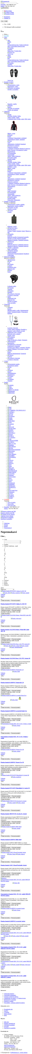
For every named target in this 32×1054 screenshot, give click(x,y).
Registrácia (7, 16)
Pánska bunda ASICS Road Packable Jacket (14, 865)
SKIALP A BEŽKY (9, 256)
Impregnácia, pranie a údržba (15, 206)
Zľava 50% (11, 504)
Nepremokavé (11, 139)
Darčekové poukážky (10, 1028)
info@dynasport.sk (9, 1045)
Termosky (24, 340)
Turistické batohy (16, 312)
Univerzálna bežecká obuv (18, 46)
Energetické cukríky (13, 365)
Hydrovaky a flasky (16, 340)
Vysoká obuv (17, 51)
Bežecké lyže (11, 300)
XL (5, 568)
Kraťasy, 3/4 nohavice (17, 150)
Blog (5, 1015)
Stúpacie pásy (11, 269)
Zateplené (23, 144)
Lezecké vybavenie (13, 328)
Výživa (6, 361)
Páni (9, 40)
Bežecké (10, 353)
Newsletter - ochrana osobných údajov (14, 1002)
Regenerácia (11, 343)
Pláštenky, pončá (12, 226)
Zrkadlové (26, 253)
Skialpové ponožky (13, 240)
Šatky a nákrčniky (12, 249)
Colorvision (11, 255)
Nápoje (9, 371)
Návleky (28, 347)
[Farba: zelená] (15, 645)
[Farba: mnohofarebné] (16, 647)
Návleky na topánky (13, 89)
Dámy (9, 55)
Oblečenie (7, 111)
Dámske (10, 160)
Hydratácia (10, 338)
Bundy (9, 136)
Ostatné (10, 349)
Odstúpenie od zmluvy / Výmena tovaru (15, 998)
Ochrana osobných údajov (11, 996)
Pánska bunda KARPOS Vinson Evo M (12, 762)
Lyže (9, 262)
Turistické (16, 148)
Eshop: (3, 6)
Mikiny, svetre (11, 133)
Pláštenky (14, 349)
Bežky (9, 297)
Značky (6, 382)
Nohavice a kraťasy (13, 147)
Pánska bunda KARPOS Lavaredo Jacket (13, 921)
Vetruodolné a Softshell (20, 138)
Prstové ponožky (21, 238)
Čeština (11, 12)
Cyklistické (11, 138)
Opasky (10, 212)
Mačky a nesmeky (20, 347)
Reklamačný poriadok (10, 999)
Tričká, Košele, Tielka (13, 117)
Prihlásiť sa (7, 18)
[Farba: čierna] (16, 725)
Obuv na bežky (12, 303)
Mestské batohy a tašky (14, 310)
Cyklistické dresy (12, 119)
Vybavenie (7, 304)
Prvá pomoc (20, 349)
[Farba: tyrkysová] (16, 618)
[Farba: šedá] (16, 671)
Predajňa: (3, 4)
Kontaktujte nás (8, 1009)
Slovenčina (8, 11)
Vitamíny (10, 380)
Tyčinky (10, 377)
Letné (9, 191)
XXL (5, 572)
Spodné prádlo (11, 159)
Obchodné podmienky (10, 995)
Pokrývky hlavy (12, 229)
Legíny (25, 150)
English (12, 14)
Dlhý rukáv (28, 119)
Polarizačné (11, 253)
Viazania (10, 289)
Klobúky (19, 231)
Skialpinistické (16, 353)
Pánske (9, 114)
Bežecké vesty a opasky (14, 334)
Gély (9, 368)
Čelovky (10, 356)
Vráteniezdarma (3, 595)
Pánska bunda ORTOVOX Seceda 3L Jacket (14, 814)
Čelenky (10, 231)
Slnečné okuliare (12, 252)
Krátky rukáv (20, 119)
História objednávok (9, 1023)
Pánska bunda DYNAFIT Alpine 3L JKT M (13, 604)
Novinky (6, 36)
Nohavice (17, 156)
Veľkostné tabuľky (9, 993)
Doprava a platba (8, 1001)
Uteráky (26, 349)
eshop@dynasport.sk (9, 1046)
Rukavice (10, 243)
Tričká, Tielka (11, 156)
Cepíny (9, 329)
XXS (5, 577)
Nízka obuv (11, 51)
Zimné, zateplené (20, 139)
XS (5, 554)
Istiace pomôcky (16, 329)
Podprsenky (17, 200)
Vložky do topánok (13, 110)
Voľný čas (10, 54)
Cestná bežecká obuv (13, 45)
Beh (9, 43)
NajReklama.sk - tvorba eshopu (18, 1052)
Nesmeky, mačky (12, 104)
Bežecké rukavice (12, 244)
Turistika (10, 49)
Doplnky (10, 292)
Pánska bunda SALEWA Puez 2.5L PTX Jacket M (15, 658)
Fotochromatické (18, 253)
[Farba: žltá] (6, 593)
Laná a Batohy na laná (19, 331)
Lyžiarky (10, 266)
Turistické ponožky (23, 240)
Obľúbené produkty (9, 1025)
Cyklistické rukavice (22, 244)
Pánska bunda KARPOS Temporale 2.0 (12, 682)
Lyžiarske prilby (12, 286)
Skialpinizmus (11, 259)
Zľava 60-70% (11, 505)
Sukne (9, 189)
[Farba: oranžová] (15, 593)
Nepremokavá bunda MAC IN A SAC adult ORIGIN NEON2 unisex (13, 947)
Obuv (5, 37)
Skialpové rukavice (13, 246)
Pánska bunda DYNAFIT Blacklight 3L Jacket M (15, 788)
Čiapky (14, 231)
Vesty (9, 142)
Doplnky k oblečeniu (9, 201)
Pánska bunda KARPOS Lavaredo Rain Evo (14, 711)
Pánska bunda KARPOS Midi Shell (11, 839)
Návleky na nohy (12, 238)
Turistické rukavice (23, 246)
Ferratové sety (11, 347)
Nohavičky (10, 200)
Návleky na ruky (12, 209)
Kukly (23, 231)
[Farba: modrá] (25, 593)
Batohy (9, 309)
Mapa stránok (7, 1014)
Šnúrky (9, 107)
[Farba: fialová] (20, 854)
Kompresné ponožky (23, 237)
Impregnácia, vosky (13, 86)
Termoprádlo (11, 154)
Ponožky (10, 235)
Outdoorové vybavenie (14, 346)
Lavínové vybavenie (13, 295)
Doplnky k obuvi (8, 82)
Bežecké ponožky (12, 237)
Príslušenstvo (11, 374)
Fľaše (9, 340)
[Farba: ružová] (6, 964)
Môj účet (6, 1022)
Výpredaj (6, 499)
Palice (9, 272)
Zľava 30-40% (11, 502)
